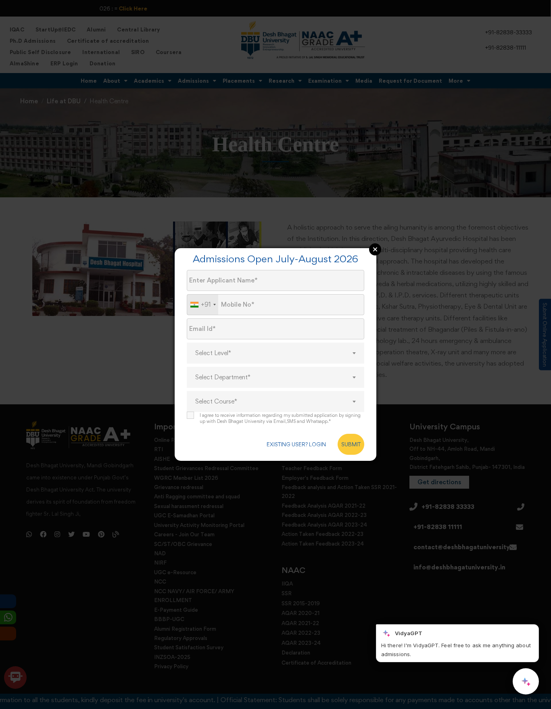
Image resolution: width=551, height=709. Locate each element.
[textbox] (275, 353)
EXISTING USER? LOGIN (296, 444)
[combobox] (202, 305)
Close (375, 249)
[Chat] (526, 681)
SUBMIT (351, 444)
